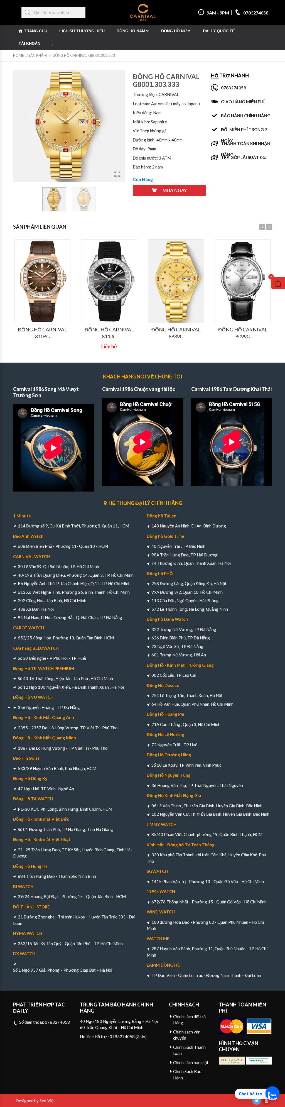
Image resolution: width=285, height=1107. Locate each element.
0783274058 (255, 12)
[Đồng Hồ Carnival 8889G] (176, 281)
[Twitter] (256, 1100)
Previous (262, 227)
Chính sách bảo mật (190, 1062)
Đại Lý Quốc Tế (219, 31)
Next (269, 227)
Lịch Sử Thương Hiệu (82, 31)
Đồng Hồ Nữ (174, 31)
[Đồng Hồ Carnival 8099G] (243, 281)
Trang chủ (35, 31)
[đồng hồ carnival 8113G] (109, 281)
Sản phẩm (37, 55)
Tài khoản (29, 43)
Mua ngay (175, 190)
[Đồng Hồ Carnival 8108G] (42, 281)
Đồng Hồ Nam (131, 31)
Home (18, 55)
